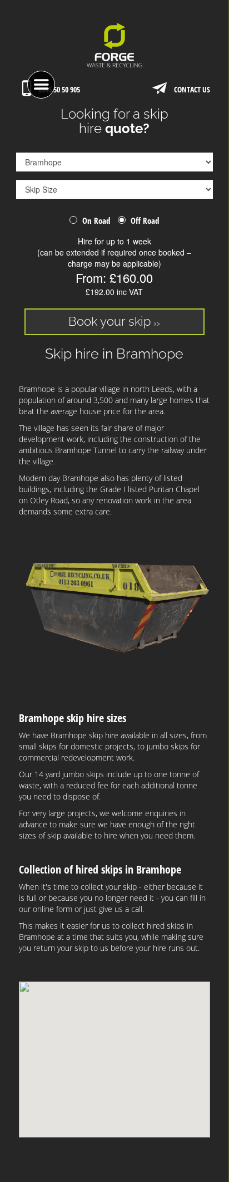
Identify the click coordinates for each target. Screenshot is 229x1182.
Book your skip (109, 321)
